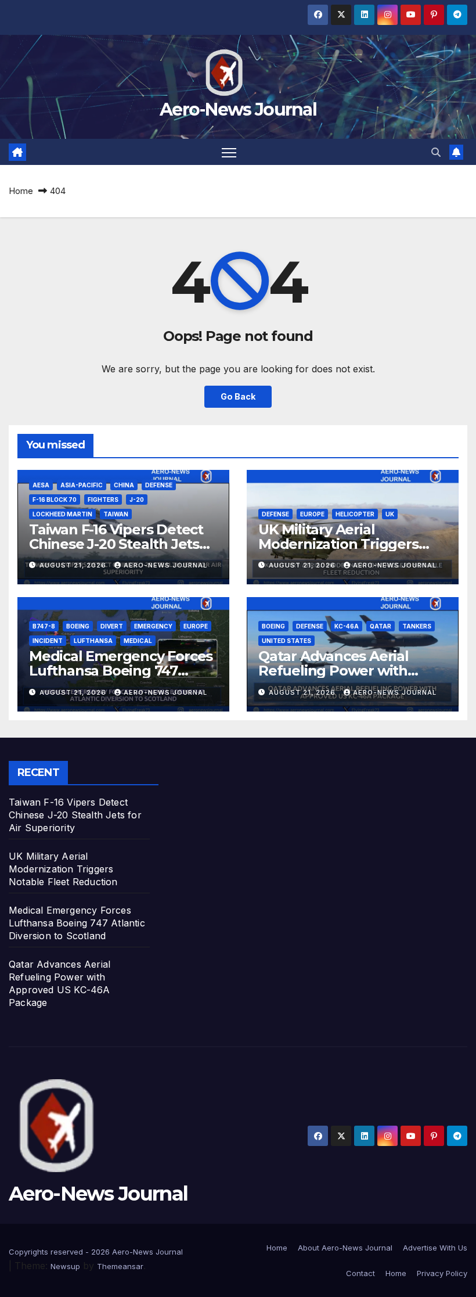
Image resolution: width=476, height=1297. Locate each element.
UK (389, 514)
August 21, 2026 (74, 565)
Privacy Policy (442, 1273)
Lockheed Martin (62, 514)
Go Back (238, 396)
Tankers (416, 626)
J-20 (136, 499)
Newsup (65, 1266)
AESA (41, 485)
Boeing (77, 626)
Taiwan (115, 514)
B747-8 (44, 626)
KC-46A (346, 626)
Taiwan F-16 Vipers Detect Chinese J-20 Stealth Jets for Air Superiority (116, 544)
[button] (436, 152)
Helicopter (355, 514)
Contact (360, 1273)
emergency (153, 626)
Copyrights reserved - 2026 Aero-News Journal (96, 1251)
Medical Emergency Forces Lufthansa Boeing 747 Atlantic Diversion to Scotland (77, 923)
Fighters (103, 499)
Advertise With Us (435, 1247)
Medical (138, 640)
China (124, 485)
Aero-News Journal (238, 109)
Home (21, 190)
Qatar (380, 626)
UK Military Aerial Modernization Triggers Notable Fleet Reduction (341, 544)
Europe (312, 514)
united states (286, 640)
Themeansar (120, 1266)
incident (48, 640)
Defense (158, 485)
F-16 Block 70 (55, 499)
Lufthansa (93, 640)
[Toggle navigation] (229, 152)
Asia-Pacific (81, 485)
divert (111, 626)
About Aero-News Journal (345, 1247)
